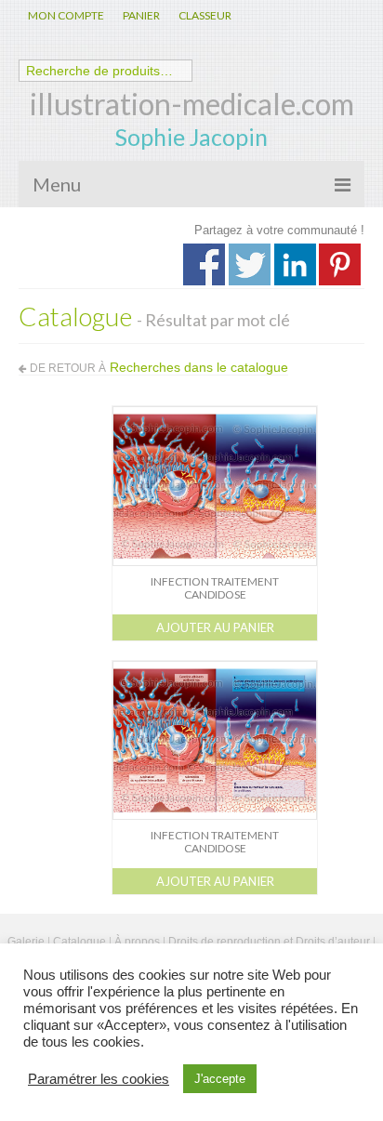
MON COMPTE (66, 15)
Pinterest (340, 264)
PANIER (141, 15)
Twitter (250, 264)
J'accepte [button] (219, 1079)
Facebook (204, 264)
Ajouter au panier (215, 627)
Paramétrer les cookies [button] (98, 1079)
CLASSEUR (204, 15)
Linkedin (295, 264)
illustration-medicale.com (192, 104)
